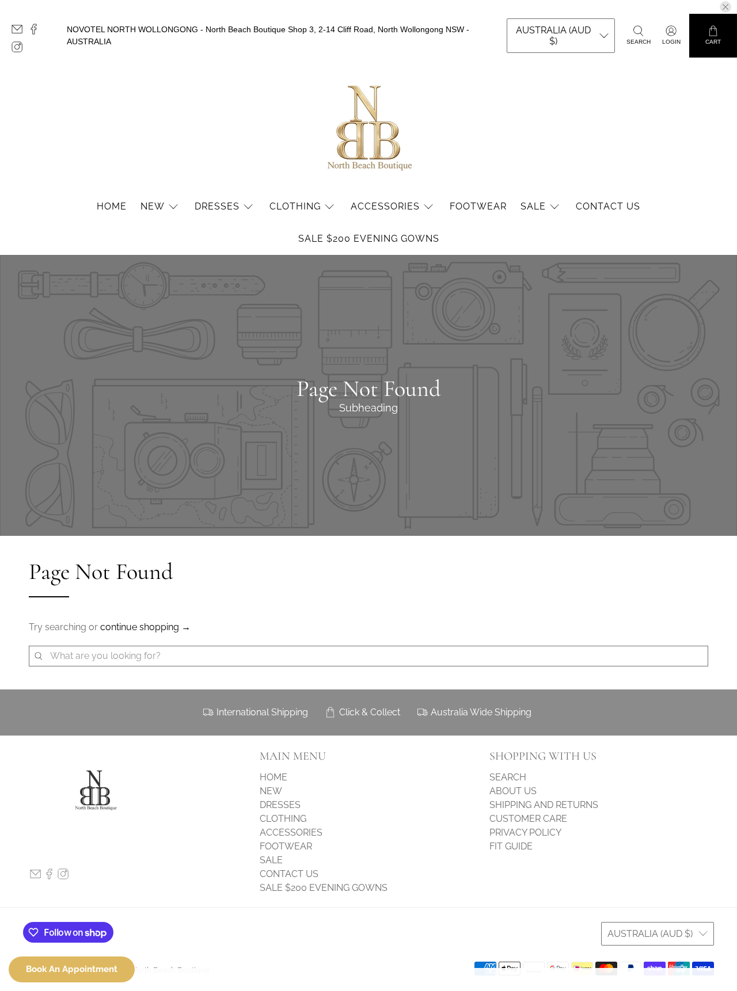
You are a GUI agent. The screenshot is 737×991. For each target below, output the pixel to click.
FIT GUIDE (511, 846)
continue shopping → (145, 627)
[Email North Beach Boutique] (20, 31)
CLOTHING (295, 206)
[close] (725, 7)
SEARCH (507, 777)
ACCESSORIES (385, 206)
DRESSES (217, 206)
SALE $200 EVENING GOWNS (368, 238)
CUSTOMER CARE (528, 818)
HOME (112, 206)
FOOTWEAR (478, 206)
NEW (152, 206)
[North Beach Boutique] (368, 127)
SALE (533, 206)
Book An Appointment (71, 969)
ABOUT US (513, 791)
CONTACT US (608, 206)
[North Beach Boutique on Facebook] (36, 31)
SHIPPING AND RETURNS (543, 804)
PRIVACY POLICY (525, 832)
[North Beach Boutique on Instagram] (20, 49)
